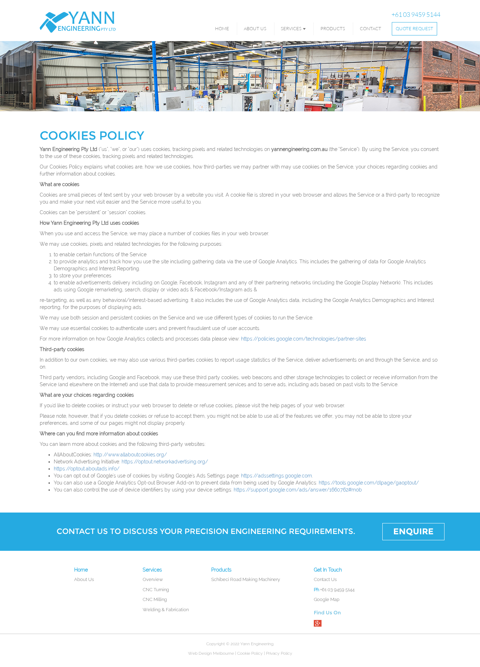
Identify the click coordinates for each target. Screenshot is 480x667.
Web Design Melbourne (211, 653)
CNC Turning (156, 589)
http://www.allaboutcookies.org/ (130, 454)
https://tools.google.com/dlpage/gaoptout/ (369, 483)
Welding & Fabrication (166, 609)
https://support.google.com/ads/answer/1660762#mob (298, 490)
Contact (370, 28)
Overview (153, 579)
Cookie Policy (250, 653)
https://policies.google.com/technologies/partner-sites (303, 339)
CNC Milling (155, 599)
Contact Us (325, 579)
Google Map (326, 599)
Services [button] (291, 28)
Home (222, 28)
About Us (255, 28)
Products (332, 28)
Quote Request (414, 28)
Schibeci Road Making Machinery (245, 579)
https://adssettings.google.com (276, 475)
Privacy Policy (279, 653)
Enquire (413, 531)
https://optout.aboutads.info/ (86, 468)
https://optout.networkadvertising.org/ (165, 461)
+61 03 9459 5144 (415, 14)
